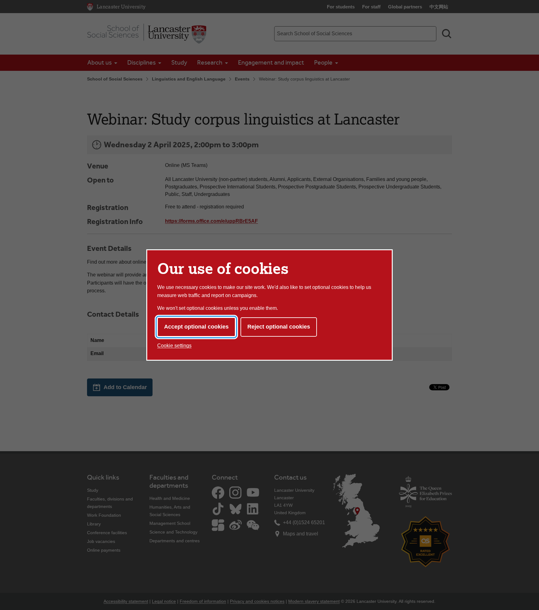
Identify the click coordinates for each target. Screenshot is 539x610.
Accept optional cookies (196, 327)
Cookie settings (174, 345)
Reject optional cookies (278, 327)
